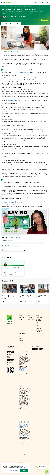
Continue (24, 470)
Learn (11, 6)
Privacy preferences (38, 328)
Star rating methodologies (22, 332)
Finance (6, 6)
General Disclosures (23, 425)
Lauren (13, 262)
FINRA (25, 417)
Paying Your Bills (6, 245)
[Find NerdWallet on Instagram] (37, 349)
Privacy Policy (26, 422)
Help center (30, 317)
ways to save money (15, 237)
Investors (21, 340)
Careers (21, 321)
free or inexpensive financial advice (13, 202)
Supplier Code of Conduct (39, 320)
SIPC (27, 417)
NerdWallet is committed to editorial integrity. (11, 51)
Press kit (21, 338)
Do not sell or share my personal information (39, 332)
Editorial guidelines (21, 329)
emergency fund (39, 129)
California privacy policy (39, 325)
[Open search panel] (36, 2)
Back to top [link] (6, 254)
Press (20, 336)
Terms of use (39, 317)
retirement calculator (6, 170)
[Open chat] (47, 472)
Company (21, 317)
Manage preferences (14, 470)
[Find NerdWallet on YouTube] (35, 349)
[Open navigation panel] (1, 2)
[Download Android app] (10, 360)
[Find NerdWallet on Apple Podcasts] (40, 349)
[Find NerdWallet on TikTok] (42, 349)
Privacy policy (39, 322)
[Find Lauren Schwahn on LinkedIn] (14, 263)
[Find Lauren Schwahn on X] (10, 263)
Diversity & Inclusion (21, 326)
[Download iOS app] (10, 352)
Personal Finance (15, 245)
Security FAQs (31, 319)
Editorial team (22, 334)
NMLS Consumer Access (23, 386)
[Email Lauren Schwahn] (12, 263)
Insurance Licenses (23, 382)
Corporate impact (21, 323)
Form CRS (23, 421)
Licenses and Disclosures (23, 370)
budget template (12, 100)
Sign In (41, 2)
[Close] (48, 465)
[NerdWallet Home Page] (7, 2)
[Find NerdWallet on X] (33, 349)
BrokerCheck (21, 427)
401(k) (15, 138)
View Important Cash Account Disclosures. (24, 435)
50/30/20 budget (19, 72)
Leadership (21, 319)
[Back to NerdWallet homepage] (2, 7)
